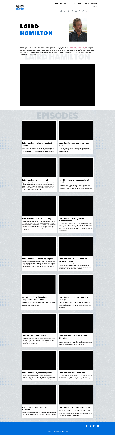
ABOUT (61, 3)
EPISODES (66, 3)
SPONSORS (95, 6)
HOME (56, 3)
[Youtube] (76, 11)
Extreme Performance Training (78, 47)
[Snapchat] (83, 11)
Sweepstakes (94, 3)
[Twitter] (65, 11)
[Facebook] (61, 11)
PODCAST (80, 3)
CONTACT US (86, 3)
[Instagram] (72, 11)
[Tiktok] (87, 11)
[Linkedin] (79, 11)
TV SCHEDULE (73, 3)
